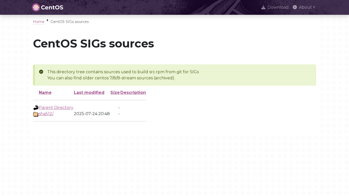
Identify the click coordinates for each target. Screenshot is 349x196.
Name (45, 92)
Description (133, 92)
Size (115, 92)
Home (38, 21)
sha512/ (46, 113)
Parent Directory (56, 107)
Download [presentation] (278, 7)
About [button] (305, 7)
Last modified (89, 92)
